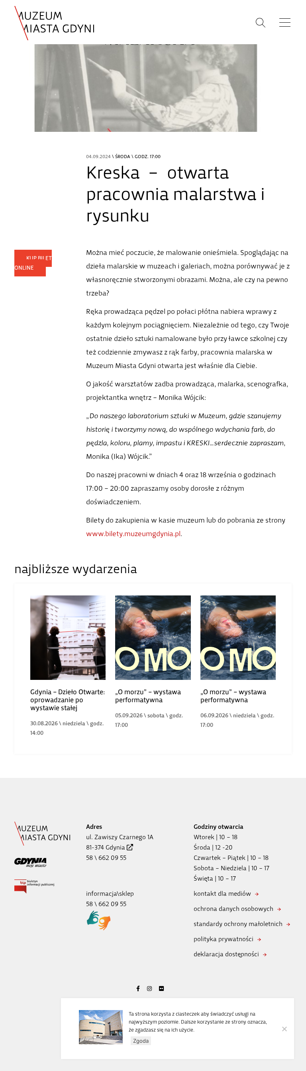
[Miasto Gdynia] (30, 862)
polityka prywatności (223, 939)
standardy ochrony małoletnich (238, 924)
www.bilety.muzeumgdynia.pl (133, 533)
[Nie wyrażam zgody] (284, 1029)
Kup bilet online (33, 263)
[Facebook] (138, 988)
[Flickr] (161, 988)
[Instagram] (149, 988)
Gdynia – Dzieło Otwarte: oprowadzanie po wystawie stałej (67, 700)
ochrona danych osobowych (233, 908)
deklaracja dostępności (226, 954)
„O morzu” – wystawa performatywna (148, 696)
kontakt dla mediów (222, 893)
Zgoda (141, 1041)
